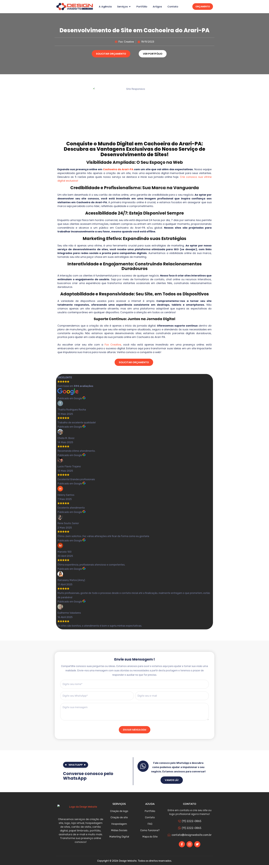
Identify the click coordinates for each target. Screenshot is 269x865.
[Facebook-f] (182, 844)
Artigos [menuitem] (157, 6)
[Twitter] (197, 844)
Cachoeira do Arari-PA (118, 169)
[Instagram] (189, 844)
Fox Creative (113, 344)
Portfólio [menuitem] (141, 6)
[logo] (74, 6)
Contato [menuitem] (172, 6)
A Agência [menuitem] (105, 6)
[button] (129, 6)
